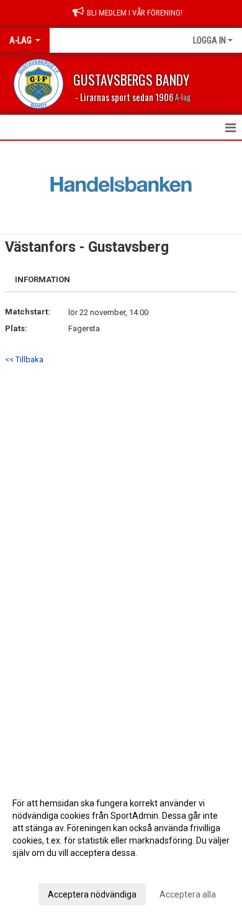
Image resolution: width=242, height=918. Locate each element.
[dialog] (121, 848)
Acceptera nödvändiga (92, 894)
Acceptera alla (187, 894)
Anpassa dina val (45, 869)
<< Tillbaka (24, 359)
